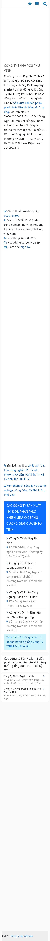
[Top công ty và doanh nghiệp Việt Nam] (31, 3)
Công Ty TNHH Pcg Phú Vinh (24, 547)
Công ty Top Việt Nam (22, 936)
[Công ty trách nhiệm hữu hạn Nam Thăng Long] (7, 612)
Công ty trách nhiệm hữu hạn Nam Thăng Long (24, 621)
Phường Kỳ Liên (14, 474)
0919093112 (21, 479)
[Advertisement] (25, 34)
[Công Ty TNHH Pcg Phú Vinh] (7, 538)
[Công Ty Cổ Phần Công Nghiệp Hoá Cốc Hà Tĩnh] (7, 592)
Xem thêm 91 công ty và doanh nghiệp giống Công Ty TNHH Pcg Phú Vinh (25, 490)
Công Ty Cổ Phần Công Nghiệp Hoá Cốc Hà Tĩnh (22, 599)
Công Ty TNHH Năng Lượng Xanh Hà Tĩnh (24, 574)
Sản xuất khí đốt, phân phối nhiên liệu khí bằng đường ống (24, 107)
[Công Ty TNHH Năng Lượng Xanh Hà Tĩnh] (7, 563)
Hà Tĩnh (30, 474)
